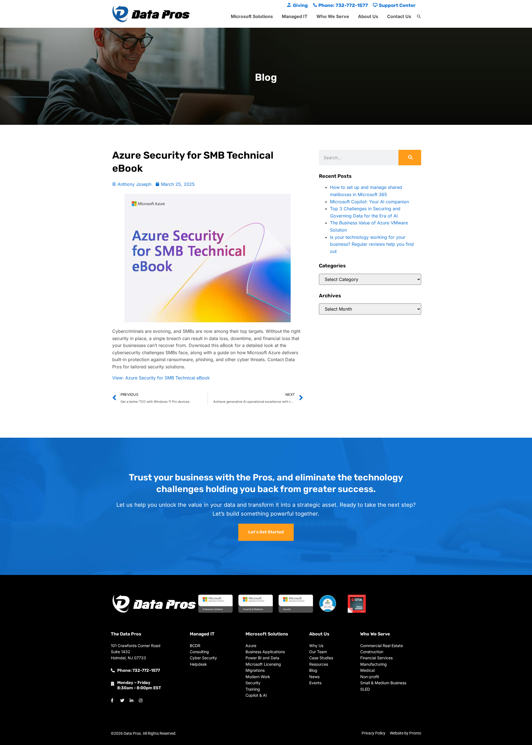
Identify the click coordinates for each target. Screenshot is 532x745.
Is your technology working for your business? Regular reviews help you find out (372, 244)
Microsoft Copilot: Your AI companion (369, 201)
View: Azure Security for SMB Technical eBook (161, 378)
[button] (419, 16)
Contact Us (399, 16)
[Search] (409, 157)
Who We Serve (332, 16)
